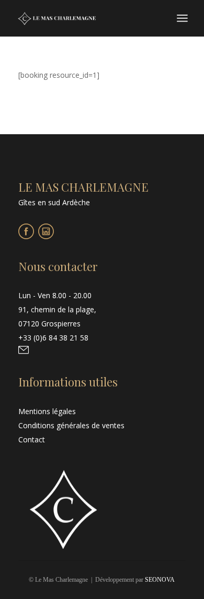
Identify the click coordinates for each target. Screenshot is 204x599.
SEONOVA (160, 579)
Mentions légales (47, 411)
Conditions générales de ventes (71, 425)
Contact (31, 439)
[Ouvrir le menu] (182, 18)
